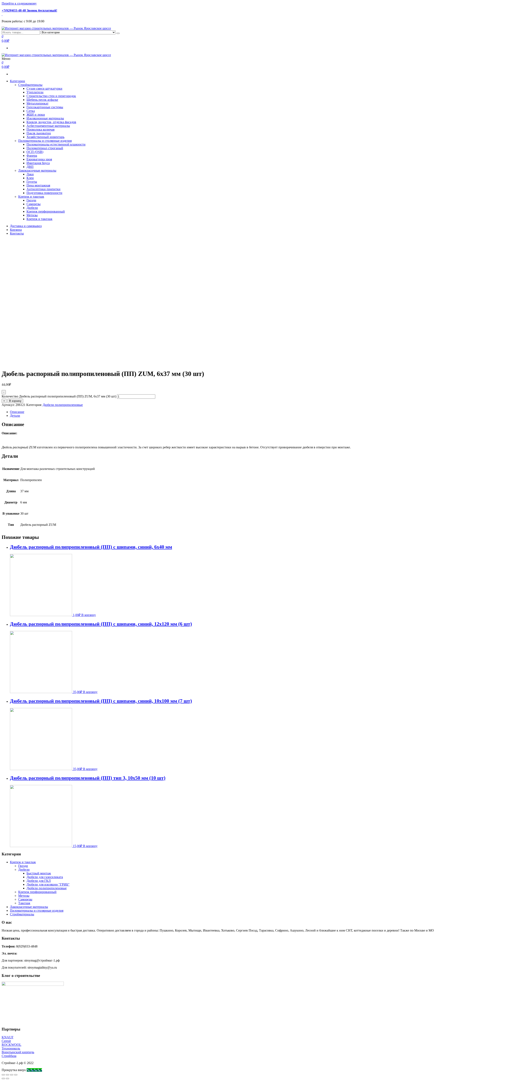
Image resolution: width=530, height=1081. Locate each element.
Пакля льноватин (38, 133)
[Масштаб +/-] (15, 1074)
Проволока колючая (40, 129)
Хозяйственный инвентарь (45, 137)
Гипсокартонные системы (44, 107)
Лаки (30, 174)
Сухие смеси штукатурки (44, 88)
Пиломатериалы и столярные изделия (45, 140)
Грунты (31, 181)
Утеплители (34, 92)
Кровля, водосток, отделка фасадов (51, 122)
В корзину (15, 400)
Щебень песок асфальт (42, 99)
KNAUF (7, 1037)
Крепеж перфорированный (45, 211)
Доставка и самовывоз (26, 226)
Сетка (30, 111)
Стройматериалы (30, 85)
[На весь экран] (11, 1074)
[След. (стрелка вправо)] (7, 1078)
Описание (17, 412)
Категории (17, 81)
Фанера (31, 155)
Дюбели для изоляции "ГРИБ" (48, 884)
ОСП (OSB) (34, 152)
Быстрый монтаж (38, 873)
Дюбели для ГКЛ (38, 880)
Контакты (17, 233)
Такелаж (24, 903)
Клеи (30, 178)
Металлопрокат (37, 103)
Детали (15, 415)
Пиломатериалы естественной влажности (56, 144)
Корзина (16, 229)
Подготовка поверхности (44, 193)
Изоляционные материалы (45, 118)
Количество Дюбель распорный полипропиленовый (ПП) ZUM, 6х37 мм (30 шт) (59, 396)
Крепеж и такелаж (31, 196)
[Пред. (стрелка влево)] (3, 1078)
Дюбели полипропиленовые (63, 405)
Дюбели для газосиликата (44, 877)
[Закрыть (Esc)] (3, 1074)
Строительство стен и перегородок (51, 96)
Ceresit (6, 1041)
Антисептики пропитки (43, 189)
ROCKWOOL (11, 1044)
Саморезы (33, 204)
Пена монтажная (38, 185)
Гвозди (31, 200)
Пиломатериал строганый (44, 148)
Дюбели (32, 207)
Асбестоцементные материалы (48, 126)
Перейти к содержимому (19, 3)
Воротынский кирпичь (18, 1052)
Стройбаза (9, 1056)
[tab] (269, 412)
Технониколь (11, 1048)
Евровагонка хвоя (39, 159)
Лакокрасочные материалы (37, 170)
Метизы (32, 215)
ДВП (30, 167)
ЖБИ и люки (35, 114)
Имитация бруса (38, 163)
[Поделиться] (7, 1074)
